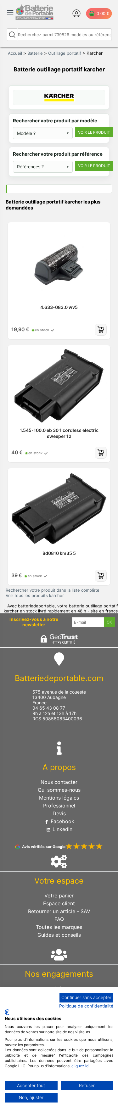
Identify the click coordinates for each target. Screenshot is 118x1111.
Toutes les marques (59, 927)
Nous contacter (59, 782)
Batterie (35, 53)
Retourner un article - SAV (59, 911)
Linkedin (61, 829)
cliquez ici (80, 1066)
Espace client (59, 903)
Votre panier (59, 895)
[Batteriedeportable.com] (34, 18)
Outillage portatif (64, 53)
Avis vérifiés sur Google (43, 846)
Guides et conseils (59, 935)
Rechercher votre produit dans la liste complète (52, 590)
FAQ (59, 919)
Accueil (15, 53)
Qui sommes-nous (59, 790)
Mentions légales (59, 798)
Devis (59, 813)
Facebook (61, 821)
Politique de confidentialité (86, 1005)
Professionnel (59, 805)
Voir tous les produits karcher (35, 595)
